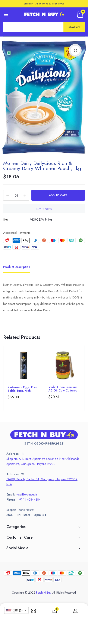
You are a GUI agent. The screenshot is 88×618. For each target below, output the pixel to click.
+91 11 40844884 (29, 499)
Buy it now (44, 209)
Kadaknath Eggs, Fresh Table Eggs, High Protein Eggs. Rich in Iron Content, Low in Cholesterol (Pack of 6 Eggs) (23, 389)
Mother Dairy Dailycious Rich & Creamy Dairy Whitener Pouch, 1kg (42, 165)
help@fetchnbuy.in (27, 494)
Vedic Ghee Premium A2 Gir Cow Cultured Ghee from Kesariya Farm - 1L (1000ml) (63, 388)
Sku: (5, 219)
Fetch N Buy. (43, 592)
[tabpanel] (23, 378)
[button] (16, 610)
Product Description (16, 267)
